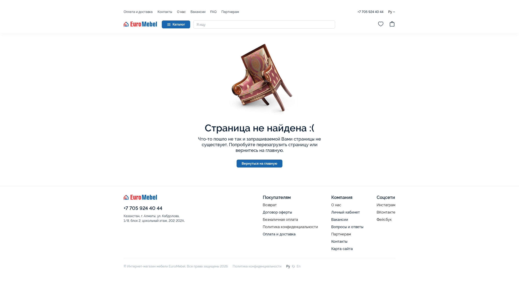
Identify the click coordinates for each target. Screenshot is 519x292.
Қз (293, 266)
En (298, 266)
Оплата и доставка (138, 12)
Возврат (270, 205)
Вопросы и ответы (347, 227)
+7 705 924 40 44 (370, 12)
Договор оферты (277, 212)
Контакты (165, 12)
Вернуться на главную (259, 163)
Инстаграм (386, 205)
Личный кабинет (345, 212)
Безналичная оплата (280, 220)
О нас (181, 12)
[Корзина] (392, 24)
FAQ (213, 12)
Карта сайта (342, 249)
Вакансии (198, 12)
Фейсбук (384, 220)
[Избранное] (380, 24)
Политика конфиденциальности (290, 227)
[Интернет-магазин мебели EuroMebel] (140, 25)
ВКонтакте (386, 212)
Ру (390, 12)
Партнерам (230, 12)
